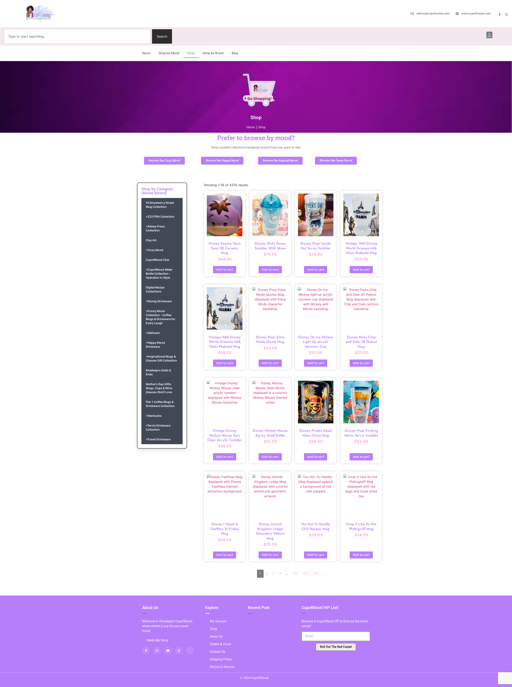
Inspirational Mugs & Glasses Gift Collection (161, 358)
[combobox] (77, 36)
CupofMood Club (157, 259)
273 (305, 574)
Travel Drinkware (158, 439)
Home (146, 53)
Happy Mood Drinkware (155, 344)
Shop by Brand (213, 53)
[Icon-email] (190, 651)
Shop (191, 53)
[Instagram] (506, 14)
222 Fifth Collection (160, 216)
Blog (235, 53)
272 (295, 574)
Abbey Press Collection (155, 228)
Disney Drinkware (159, 301)
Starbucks (154, 415)
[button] (489, 35)
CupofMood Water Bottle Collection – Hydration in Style (159, 273)
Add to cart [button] (224, 269)
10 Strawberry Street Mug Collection (160, 204)
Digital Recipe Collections (155, 289)
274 (316, 574)
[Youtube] (168, 651)
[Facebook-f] (499, 14)
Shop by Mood (169, 53)
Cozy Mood (154, 250)
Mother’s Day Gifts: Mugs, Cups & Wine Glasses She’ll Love (159, 388)
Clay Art (151, 240)
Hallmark (153, 332)
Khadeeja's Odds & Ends (158, 372)
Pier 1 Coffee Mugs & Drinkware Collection (160, 404)
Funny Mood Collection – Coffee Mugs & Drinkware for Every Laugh (160, 317)
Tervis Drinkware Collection (158, 427)
